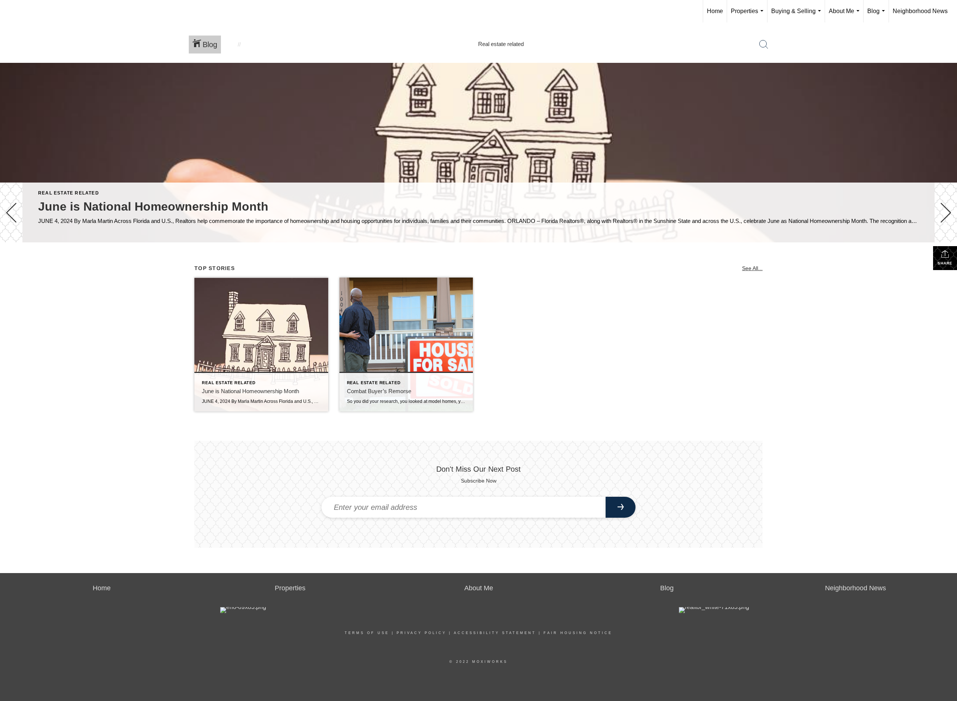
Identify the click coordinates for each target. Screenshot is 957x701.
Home (715, 11)
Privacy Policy (421, 633)
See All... (752, 268)
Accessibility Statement (495, 633)
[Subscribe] (621, 507)
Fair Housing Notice (578, 633)
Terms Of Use (367, 633)
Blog (877, 15)
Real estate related (68, 193)
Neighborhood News (920, 11)
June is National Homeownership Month (153, 206)
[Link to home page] (30, 10)
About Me (845, 15)
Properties (748, 15)
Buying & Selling (797, 15)
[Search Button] (764, 44)
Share (945, 263)
